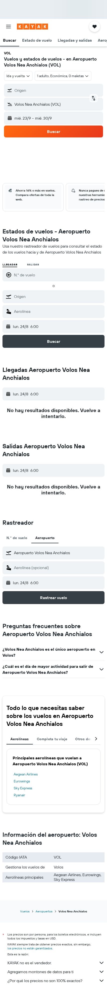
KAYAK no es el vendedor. (29, 962)
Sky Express (23, 788)
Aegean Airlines (26, 774)
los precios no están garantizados (29, 948)
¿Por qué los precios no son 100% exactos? (44, 980)
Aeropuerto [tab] (45, 538)
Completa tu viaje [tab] (52, 739)
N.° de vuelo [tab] (16, 538)
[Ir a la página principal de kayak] (32, 27)
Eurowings (22, 781)
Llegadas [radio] (9, 264)
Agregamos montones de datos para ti (40, 971)
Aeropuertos (44, 911)
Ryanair (19, 795)
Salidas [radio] (33, 264)
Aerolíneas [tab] (19, 739)
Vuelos (25, 911)
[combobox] (58, 296)
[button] (8, 26)
